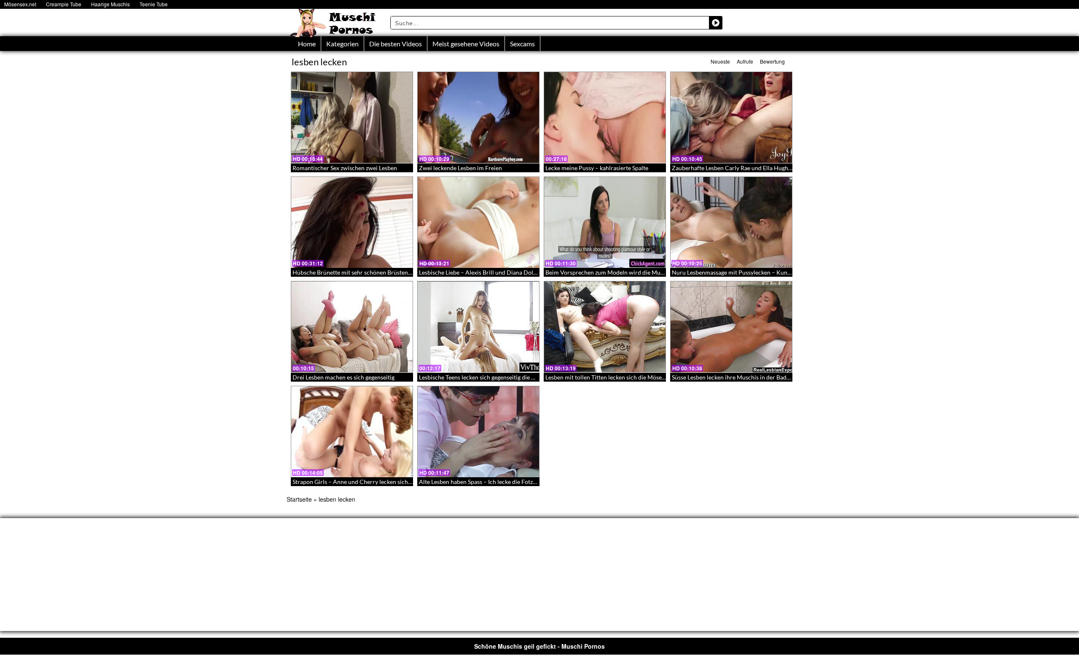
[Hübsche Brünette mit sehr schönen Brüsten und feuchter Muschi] (352, 222)
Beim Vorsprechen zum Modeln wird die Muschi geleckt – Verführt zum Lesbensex (652, 272)
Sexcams (522, 44)
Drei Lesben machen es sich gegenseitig (344, 377)
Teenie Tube (154, 4)
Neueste (720, 61)
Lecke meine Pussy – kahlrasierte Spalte (596, 167)
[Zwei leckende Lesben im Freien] (478, 117)
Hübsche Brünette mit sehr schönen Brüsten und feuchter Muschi (378, 272)
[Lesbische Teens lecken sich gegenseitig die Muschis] (478, 327)
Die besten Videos (395, 44)
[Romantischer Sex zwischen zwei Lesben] (352, 117)
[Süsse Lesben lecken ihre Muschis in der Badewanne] (731, 327)
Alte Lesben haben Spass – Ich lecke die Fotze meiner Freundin (500, 481)
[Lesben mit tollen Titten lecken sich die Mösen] (605, 327)
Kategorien (342, 44)
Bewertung (772, 61)
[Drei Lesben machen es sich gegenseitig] (352, 327)
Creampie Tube (63, 4)
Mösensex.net (20, 4)
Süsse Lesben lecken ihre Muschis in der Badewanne (739, 377)
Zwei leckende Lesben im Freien (460, 167)
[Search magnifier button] (715, 22)
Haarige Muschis (110, 4)
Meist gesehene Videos (465, 44)
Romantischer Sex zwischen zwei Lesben (345, 167)
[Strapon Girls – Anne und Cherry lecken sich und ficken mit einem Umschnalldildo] (352, 432)
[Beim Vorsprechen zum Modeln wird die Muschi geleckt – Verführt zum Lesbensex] (605, 222)
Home (307, 44)
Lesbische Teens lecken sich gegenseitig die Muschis (486, 377)
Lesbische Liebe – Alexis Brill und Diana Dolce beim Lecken (496, 272)
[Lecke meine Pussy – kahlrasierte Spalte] (605, 117)
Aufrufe (745, 61)
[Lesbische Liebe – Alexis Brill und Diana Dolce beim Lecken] (478, 222)
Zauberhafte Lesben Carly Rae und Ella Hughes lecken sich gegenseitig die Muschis (779, 167)
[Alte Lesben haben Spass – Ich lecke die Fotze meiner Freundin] (478, 432)
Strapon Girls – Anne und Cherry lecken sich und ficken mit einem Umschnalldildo (399, 481)
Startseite (299, 499)
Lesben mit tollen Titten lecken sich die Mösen (605, 377)
